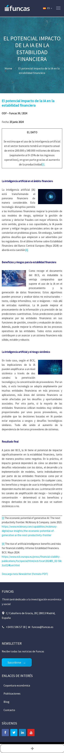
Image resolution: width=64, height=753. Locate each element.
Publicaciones (12, 693)
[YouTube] (30, 732)
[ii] (26, 250)
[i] (43, 164)
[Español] (47, 8)
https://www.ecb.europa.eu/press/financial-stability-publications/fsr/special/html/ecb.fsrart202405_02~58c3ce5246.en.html (32, 561)
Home (8, 68)
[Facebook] (5, 732)
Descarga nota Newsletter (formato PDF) (25, 574)
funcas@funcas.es (42, 627)
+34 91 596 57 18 (15, 627)
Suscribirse (14, 662)
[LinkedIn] (22, 732)
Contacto (9, 710)
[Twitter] (13, 732)
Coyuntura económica (17, 685)
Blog (6, 701)
